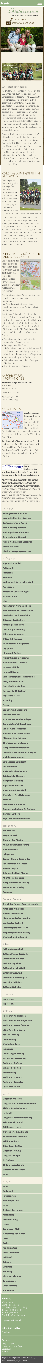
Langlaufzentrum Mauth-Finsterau (19, 1103)
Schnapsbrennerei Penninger (17, 719)
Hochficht (7, 1112)
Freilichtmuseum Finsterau (16, 657)
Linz (5, 601)
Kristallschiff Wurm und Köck (17, 605)
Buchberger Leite (11, 1200)
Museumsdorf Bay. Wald (14, 790)
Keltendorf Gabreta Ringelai (16, 591)
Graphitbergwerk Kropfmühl (16, 615)
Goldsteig (7, 1266)
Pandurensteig (10, 1247)
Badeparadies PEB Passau (15, 863)
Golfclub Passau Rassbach (15, 953)
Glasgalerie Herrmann (13, 681)
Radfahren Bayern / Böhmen (16, 1025)
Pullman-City (9, 568)
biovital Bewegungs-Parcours (17, 551)
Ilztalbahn (8, 572)
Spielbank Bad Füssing (14, 776)
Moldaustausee (10, 849)
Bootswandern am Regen (15, 522)
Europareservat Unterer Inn (16, 747)
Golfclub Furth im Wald (14, 968)
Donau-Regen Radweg (13, 1053)
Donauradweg (9, 1039)
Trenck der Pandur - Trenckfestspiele (20, 904)
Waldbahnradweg (11, 1044)
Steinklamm (8, 1290)
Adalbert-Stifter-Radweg (15, 1058)
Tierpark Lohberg (11, 813)
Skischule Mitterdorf (13, 1122)
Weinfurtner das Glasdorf (15, 662)
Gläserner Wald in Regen (14, 738)
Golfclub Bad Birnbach (13, 958)
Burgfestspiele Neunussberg (16, 932)
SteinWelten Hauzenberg (15, 709)
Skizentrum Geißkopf (13, 1146)
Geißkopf (7, 1257)
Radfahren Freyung (12, 1077)
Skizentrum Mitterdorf (14, 1169)
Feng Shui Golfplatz (12, 982)
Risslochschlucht (11, 1252)
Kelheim (7, 799)
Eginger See (8, 854)
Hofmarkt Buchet (11, 672)
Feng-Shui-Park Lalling (14, 686)
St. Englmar (8, 1160)
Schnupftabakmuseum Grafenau (18, 610)
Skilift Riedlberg (11, 1141)
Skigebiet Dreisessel (12, 1098)
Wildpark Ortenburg (12, 639)
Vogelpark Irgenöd (12, 563)
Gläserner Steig (10, 1219)
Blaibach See (9, 830)
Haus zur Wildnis (11, 667)
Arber (5, 1174)
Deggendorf (8, 648)
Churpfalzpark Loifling (14, 629)
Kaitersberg (8, 1214)
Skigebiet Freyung (12, 1150)
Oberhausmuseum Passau (15, 743)
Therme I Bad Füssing (13, 840)
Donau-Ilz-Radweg (12, 1067)
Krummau (7, 577)
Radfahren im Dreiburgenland (17, 1020)
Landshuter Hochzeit (13, 923)
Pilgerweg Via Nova (12, 1276)
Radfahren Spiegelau (13, 1082)
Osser (5, 1238)
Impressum (8, 999)
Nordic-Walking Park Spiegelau (17, 541)
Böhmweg (7, 1271)
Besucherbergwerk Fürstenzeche (19, 676)
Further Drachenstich (13, 913)
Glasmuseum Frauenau (14, 804)
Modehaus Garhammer (14, 757)
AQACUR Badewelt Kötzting (16, 844)
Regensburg (9, 587)
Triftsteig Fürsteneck (13, 1210)
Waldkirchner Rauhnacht (15, 937)
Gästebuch (6, 1348)
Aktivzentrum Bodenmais (15, 1108)
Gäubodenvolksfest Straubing (17, 918)
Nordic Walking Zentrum (14, 527)
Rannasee (7, 892)
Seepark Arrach (10, 835)
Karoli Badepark (10, 868)
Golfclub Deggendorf (13, 949)
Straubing (7, 700)
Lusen (6, 1224)
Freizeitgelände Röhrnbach (16, 532)
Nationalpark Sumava (13, 624)
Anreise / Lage (8, 1343)
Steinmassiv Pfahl (11, 1229)
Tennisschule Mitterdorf (14, 537)
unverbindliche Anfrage (12, 1346)
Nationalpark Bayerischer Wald (18, 582)
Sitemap (5, 1351)
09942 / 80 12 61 (22, 19)
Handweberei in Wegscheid (16, 643)
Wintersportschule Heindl (15, 1131)
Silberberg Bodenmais (13, 634)
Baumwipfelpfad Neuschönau (17, 724)
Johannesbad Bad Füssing (15, 873)
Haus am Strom (10, 596)
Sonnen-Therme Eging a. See (16, 859)
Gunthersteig (9, 1281)
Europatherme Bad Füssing (16, 882)
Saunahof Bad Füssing (13, 887)
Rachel (6, 1243)
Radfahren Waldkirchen (14, 1015)
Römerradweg (9, 1072)
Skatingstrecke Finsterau (15, 513)
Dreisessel (8, 1191)
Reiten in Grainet (11, 546)
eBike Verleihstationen (14, 1030)
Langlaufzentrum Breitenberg (17, 1117)
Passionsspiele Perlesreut (15, 927)
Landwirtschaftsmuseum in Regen (19, 752)
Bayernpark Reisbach (13, 785)
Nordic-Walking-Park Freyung (17, 518)
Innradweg (8, 1048)
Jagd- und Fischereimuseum (16, 818)
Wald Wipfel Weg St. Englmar (16, 794)
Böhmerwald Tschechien (14, 728)
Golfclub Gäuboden (12, 987)
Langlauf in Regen (11, 1155)
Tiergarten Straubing (13, 780)
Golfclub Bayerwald (12, 972)
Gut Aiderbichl (10, 766)
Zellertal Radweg (11, 1034)
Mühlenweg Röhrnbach (14, 1233)
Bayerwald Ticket (11, 695)
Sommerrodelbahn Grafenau (16, 733)
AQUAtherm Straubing (13, 877)
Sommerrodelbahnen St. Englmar (19, 809)
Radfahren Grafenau (13, 1063)
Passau (6, 705)
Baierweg (7, 1262)
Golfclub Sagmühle (12, 963)
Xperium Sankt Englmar (14, 691)
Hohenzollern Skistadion (15, 1136)
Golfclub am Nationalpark (15, 977)
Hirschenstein (9, 1195)
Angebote (6, 1332)
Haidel (6, 1205)
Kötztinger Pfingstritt (13, 908)
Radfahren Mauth (11, 1086)
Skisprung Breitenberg (14, 620)
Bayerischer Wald (30, 485)
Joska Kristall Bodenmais (15, 771)
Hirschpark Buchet (12, 653)
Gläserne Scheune (11, 714)
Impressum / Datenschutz (13, 1320)
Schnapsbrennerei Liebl (14, 761)
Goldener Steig (10, 1285)
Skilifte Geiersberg (12, 1127)
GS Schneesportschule (13, 1164)
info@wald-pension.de (23, 22)
